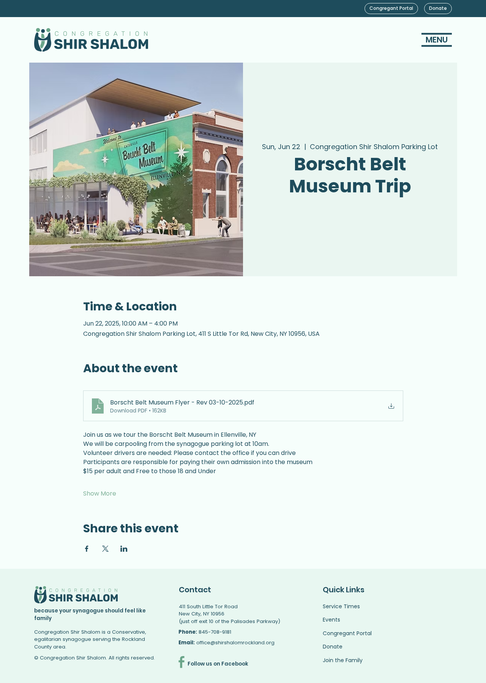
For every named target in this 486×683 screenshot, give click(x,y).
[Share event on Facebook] (86, 549)
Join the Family (343, 660)
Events (331, 619)
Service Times (341, 606)
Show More (99, 493)
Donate (332, 646)
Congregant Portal (347, 633)
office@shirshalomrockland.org (235, 642)
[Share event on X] (105, 549)
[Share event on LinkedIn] (124, 549)
